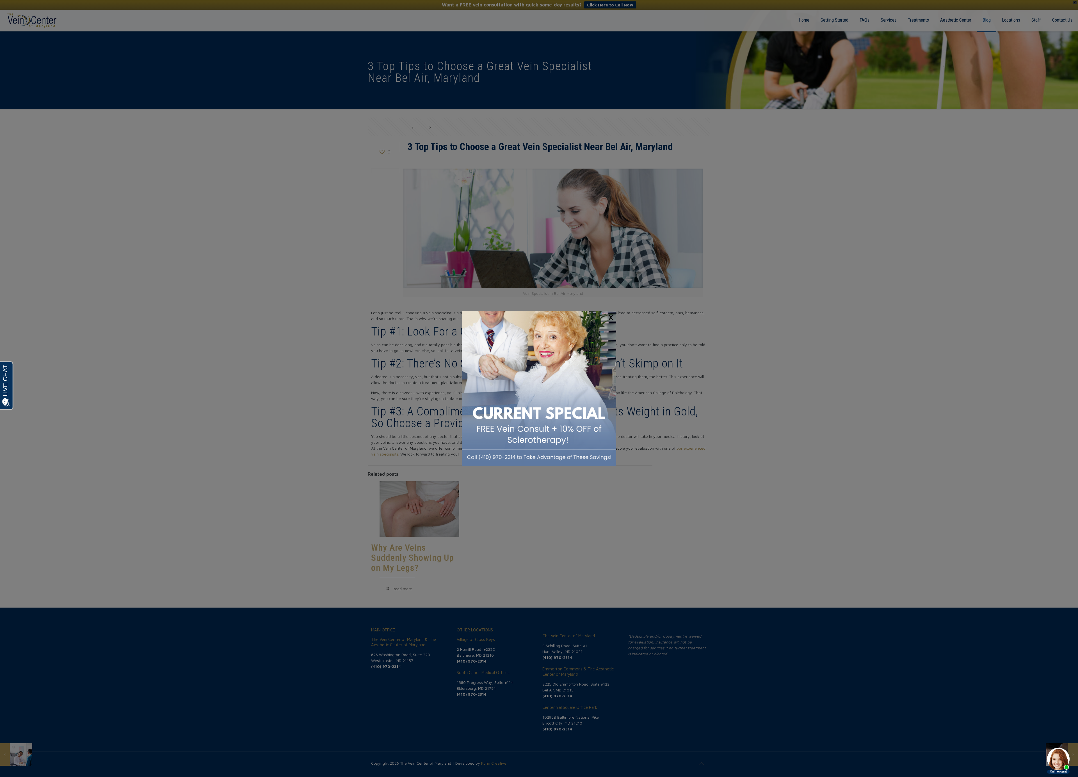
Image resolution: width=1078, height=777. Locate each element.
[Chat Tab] (539, 388)
